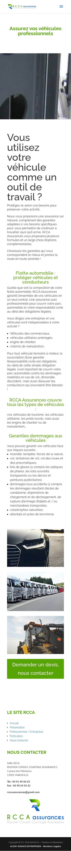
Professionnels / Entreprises (26, 731)
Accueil (14, 723)
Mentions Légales (52, 846)
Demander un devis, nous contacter (35, 669)
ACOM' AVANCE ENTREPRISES (25, 846)
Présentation (17, 727)
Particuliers (16, 736)
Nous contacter (19, 740)
